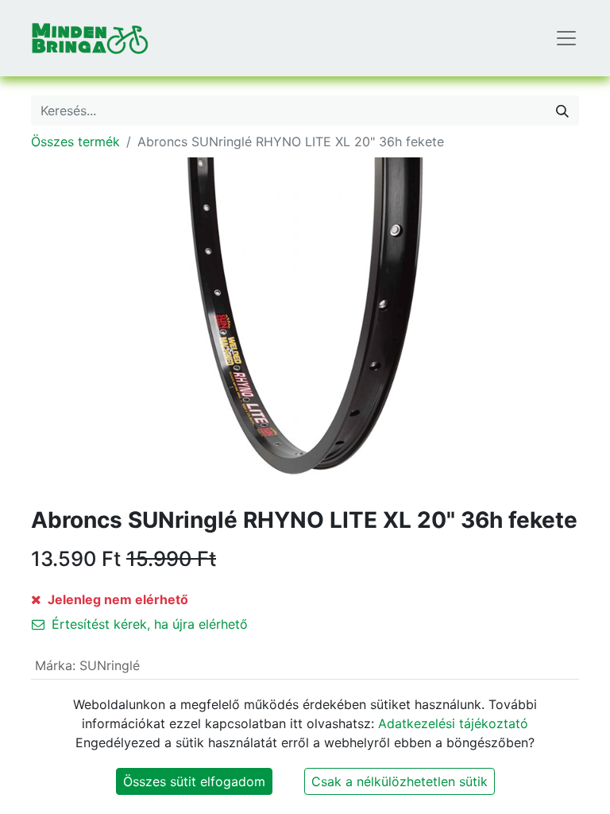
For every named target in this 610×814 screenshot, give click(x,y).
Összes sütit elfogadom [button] (194, 781)
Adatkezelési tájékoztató (453, 723)
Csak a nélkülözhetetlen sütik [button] (399, 781)
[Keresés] (562, 110)
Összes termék (75, 141)
